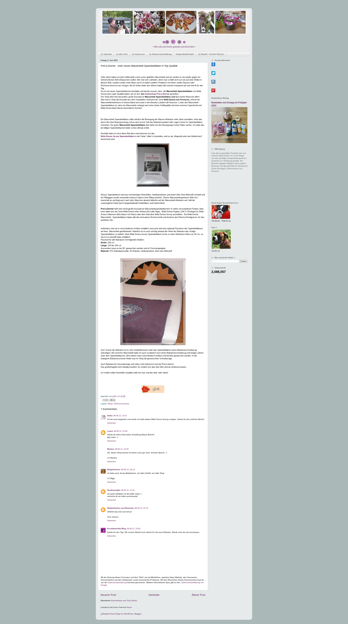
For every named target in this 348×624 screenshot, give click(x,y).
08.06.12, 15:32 (122, 449)
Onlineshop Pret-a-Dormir (157, 94)
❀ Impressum (138, 54)
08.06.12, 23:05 (133, 529)
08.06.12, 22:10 (141, 508)
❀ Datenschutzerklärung (160, 54)
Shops (110, 404)
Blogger (129, 607)
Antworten (111, 423)
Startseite (153, 594)
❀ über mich (122, 54)
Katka (110, 416)
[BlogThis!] (106, 400)
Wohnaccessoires (121, 404)
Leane (110, 431)
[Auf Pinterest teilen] (114, 400)
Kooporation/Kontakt (185, 54)
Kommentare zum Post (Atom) (124, 601)
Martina (110, 449)
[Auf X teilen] (109, 400)
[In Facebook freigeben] (111, 400)
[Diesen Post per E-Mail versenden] (103, 400)
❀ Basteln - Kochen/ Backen (211, 54)
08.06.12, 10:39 (120, 431)
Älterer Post (198, 594)
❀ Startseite (106, 54)
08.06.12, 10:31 (120, 416)
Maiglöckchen (113, 470)
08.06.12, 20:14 (128, 470)
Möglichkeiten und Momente (120, 508)
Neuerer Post (108, 594)
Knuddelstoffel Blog (116, 529)
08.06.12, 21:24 (128, 490)
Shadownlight (113, 490)
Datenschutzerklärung (117, 583)
